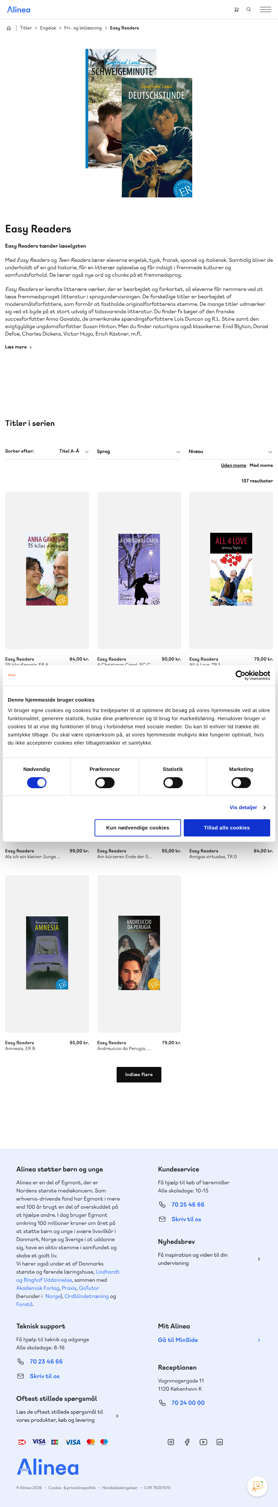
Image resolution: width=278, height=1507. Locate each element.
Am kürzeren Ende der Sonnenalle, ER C (139, 850)
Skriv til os (186, 1219)
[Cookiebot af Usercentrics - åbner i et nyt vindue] (240, 675)
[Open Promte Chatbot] (257, 1486)
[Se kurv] (237, 9)
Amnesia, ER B (47, 954)
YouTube (203, 1442)
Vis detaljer (243, 807)
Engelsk (48, 28)
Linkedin (220, 1442)
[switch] (105, 782)
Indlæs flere (139, 1075)
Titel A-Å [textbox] (69, 451)
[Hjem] (18, 9)
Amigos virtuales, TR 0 (231, 850)
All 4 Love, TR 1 (231, 570)
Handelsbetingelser (120, 1487)
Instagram (171, 1442)
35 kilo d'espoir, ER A (47, 570)
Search (249, 9)
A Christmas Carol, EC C (139, 570)
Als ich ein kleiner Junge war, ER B (47, 850)
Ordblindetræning (86, 1296)
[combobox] (47, 451)
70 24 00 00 (188, 1403)
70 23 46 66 (46, 1362)
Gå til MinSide (178, 1340)
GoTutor (89, 1288)
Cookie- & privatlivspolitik (72, 1487)
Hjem (9, 28)
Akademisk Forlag (37, 1288)
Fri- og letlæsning (83, 28)
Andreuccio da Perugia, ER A (139, 954)
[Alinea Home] (139, 1468)
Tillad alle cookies (227, 828)
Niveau (195, 452)
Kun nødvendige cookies (137, 828)
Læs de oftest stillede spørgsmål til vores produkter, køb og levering (59, 1415)
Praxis (69, 1288)
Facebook (187, 1442)
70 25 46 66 (188, 1205)
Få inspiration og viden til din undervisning (193, 1258)
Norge (52, 1296)
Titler (26, 28)
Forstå (24, 1304)
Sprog (103, 452)
